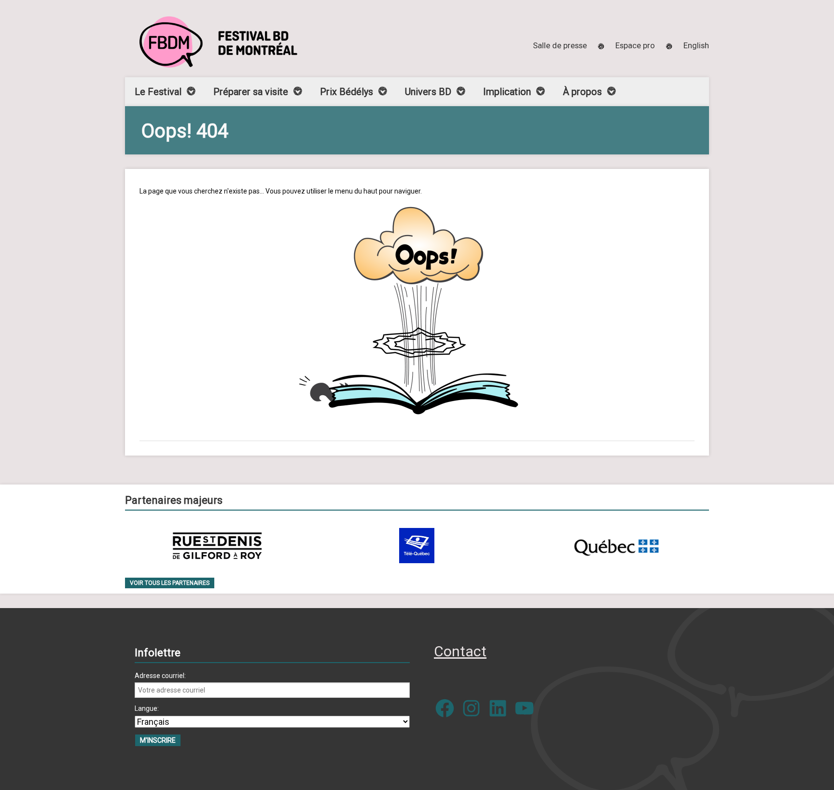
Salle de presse (560, 45)
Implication (507, 91)
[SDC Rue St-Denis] (217, 545)
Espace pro (635, 45)
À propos (582, 91)
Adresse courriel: (160, 675)
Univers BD (428, 91)
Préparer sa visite (250, 91)
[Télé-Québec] (416, 545)
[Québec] (616, 545)
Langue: (147, 708)
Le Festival (158, 91)
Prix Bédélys (346, 91)
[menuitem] (696, 45)
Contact (460, 651)
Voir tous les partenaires (169, 583)
